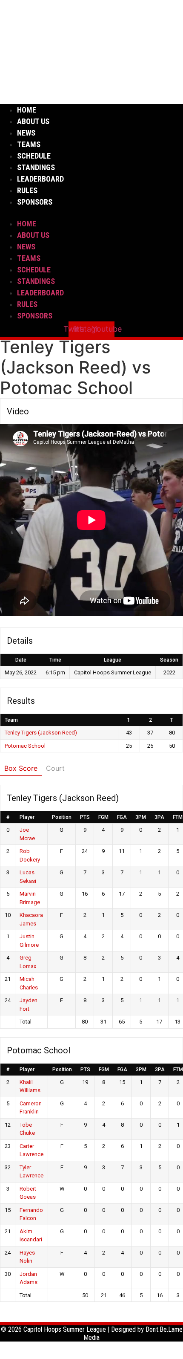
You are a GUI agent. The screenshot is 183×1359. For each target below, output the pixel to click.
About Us (33, 121)
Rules (27, 190)
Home (26, 109)
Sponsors (34, 201)
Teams (28, 144)
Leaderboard (40, 178)
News (26, 132)
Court (55, 768)
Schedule (34, 155)
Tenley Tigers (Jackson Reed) (41, 732)
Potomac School (25, 746)
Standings (36, 167)
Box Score (20, 768)
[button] (91, 213)
